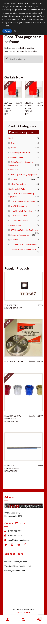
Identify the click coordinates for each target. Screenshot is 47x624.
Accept (7, 31)
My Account (8, 620)
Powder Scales (14, 225)
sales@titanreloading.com (19, 540)
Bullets (14, 147)
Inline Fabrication (18, 184)
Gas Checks (13, 169)
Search (23, 620)
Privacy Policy (23, 612)
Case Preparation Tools (21, 152)
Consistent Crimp (15, 157)
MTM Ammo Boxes (19, 220)
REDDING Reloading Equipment (24, 230)
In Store (14, 179)
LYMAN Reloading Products (23, 201)
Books (11, 138)
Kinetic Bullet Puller (16, 189)
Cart (36, 617)
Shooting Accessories (20, 235)
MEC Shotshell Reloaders (21, 211)
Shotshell (14, 239)
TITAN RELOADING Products (24, 244)
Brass (13, 143)
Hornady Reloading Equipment (24, 174)
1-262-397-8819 (15, 531)
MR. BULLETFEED (19, 215)
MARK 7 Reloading (19, 206)
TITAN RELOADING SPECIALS (22, 249)
